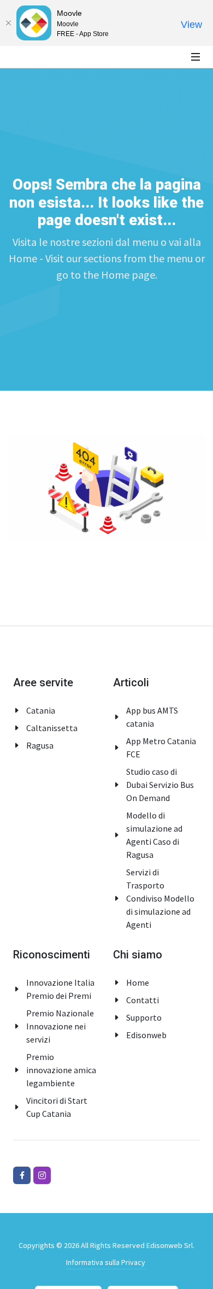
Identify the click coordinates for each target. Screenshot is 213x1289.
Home (137, 982)
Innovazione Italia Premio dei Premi (60, 989)
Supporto (144, 1017)
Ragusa (40, 745)
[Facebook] (22, 1175)
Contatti (142, 999)
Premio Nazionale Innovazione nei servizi (60, 1026)
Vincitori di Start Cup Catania (56, 1107)
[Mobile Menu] (195, 56)
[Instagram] (42, 1175)
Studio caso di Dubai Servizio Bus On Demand (160, 784)
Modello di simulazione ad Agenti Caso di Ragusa (154, 835)
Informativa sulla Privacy (105, 1262)
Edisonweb (146, 1034)
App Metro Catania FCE (161, 747)
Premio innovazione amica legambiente (61, 1069)
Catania (40, 710)
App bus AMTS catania (152, 717)
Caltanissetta (52, 727)
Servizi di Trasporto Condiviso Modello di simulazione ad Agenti (160, 898)
